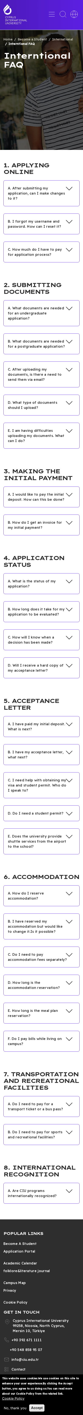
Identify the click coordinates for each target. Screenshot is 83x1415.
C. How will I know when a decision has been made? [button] (31, 639)
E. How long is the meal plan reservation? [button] (33, 1013)
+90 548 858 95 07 (26, 1350)
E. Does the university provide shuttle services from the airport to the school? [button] (37, 841)
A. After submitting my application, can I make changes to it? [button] (36, 193)
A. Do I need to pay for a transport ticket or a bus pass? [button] (35, 1106)
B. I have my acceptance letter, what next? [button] (35, 754)
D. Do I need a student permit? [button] (36, 813)
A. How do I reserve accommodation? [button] (26, 895)
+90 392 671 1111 (26, 1340)
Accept (37, 1408)
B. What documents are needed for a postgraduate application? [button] (36, 343)
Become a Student (32, 39)
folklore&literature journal (26, 1271)
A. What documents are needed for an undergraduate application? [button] (36, 313)
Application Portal (19, 1251)
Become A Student (20, 1244)
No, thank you (15, 1408)
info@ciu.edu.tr (25, 1359)
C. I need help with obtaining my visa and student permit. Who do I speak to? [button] (37, 785)
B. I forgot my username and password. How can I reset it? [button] (34, 224)
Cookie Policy (15, 1302)
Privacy (9, 1290)
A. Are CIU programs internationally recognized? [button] (32, 1193)
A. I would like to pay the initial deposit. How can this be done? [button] (36, 497)
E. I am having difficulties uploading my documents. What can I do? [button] (36, 435)
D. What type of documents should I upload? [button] (32, 405)
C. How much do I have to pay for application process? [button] (35, 252)
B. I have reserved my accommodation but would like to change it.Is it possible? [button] (35, 926)
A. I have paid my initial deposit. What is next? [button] (36, 726)
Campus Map (14, 1283)
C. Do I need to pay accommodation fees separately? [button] (37, 957)
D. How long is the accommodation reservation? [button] (34, 985)
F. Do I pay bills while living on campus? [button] (35, 1041)
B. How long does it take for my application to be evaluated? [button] (36, 611)
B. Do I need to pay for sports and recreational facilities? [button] (35, 1134)
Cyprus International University (16, 20)
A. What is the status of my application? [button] (32, 583)
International (62, 39)
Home (8, 39)
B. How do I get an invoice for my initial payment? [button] (35, 525)
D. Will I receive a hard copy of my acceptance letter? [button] (35, 668)
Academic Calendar (20, 1263)
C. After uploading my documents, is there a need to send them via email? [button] (35, 374)
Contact (18, 1369)
